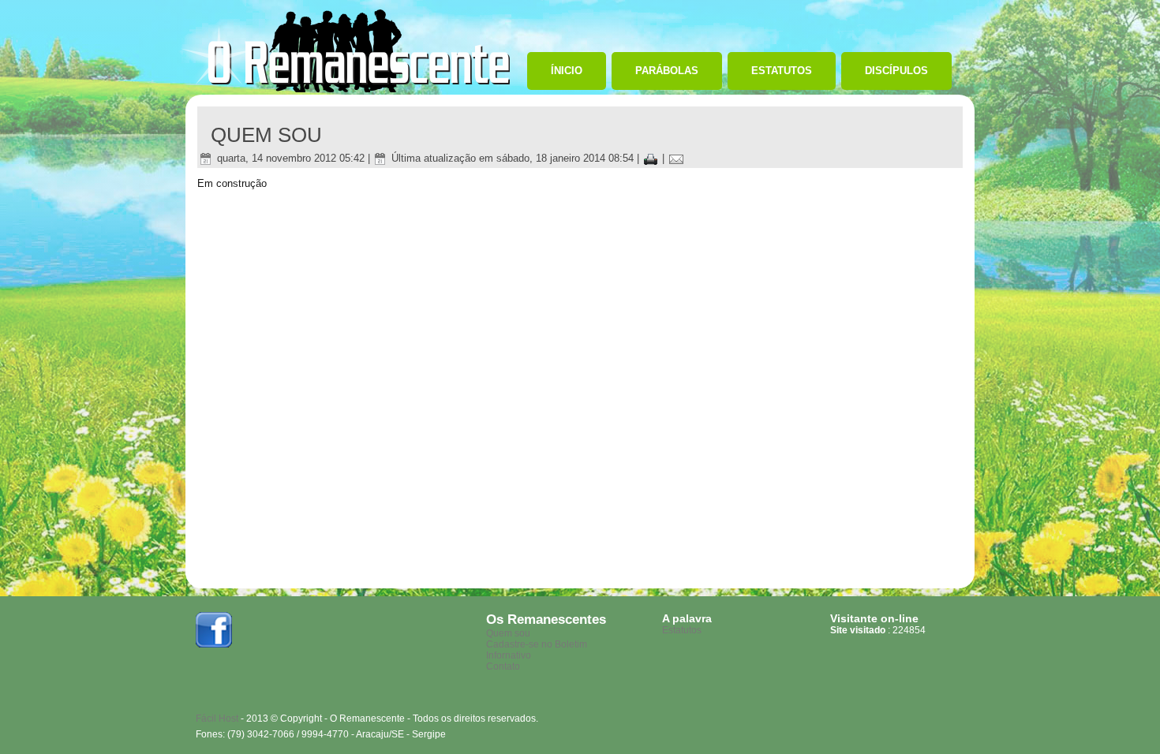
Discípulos (896, 71)
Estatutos (781, 71)
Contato (503, 666)
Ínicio (566, 71)
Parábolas (666, 71)
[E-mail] (676, 158)
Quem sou (508, 633)
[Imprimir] (650, 158)
